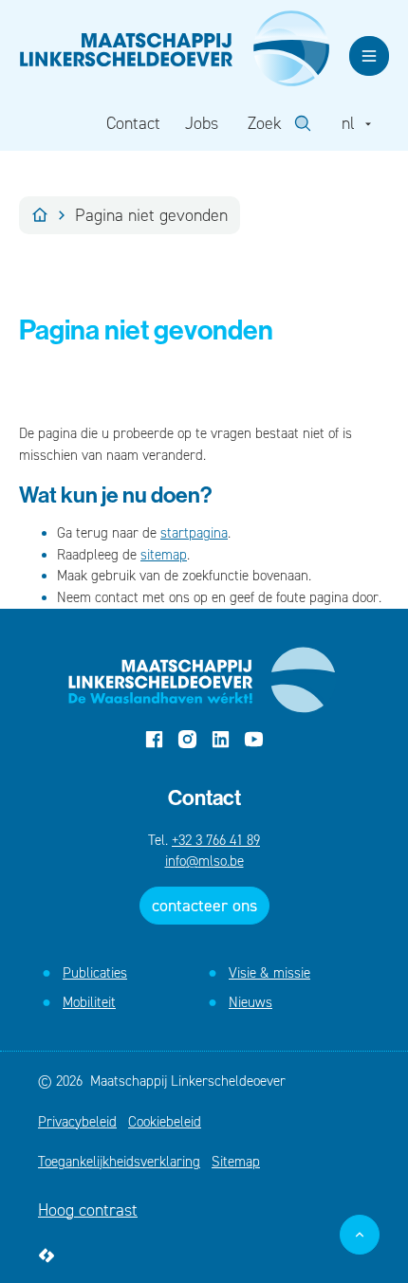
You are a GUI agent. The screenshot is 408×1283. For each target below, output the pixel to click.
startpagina (194, 532)
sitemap (163, 554)
